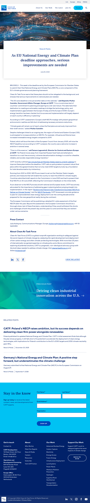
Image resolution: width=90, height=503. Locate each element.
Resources (28, 458)
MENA (85, 2)
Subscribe (28, 461)
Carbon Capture (51, 449)
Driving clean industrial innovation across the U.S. (58, 293)
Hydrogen (49, 475)
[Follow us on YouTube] (86, 499)
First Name (41, 392)
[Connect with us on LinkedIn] (66, 499)
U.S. (67, 2)
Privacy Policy (26, 500)
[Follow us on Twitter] (71, 499)
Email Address (42, 401)
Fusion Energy (51, 458)
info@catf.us (12, 457)
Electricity (49, 452)
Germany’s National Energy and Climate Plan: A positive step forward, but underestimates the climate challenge (40, 359)
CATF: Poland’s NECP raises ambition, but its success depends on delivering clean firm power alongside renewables (43, 330)
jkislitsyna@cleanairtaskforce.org (61, 223)
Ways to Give (77, 458)
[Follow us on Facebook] (81, 499)
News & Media (45, 49)
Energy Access (51, 455)
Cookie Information (14, 500)
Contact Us (7, 446)
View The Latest (73, 259)
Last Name (66, 392)
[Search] (86, 8)
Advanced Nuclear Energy (55, 446)
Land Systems (51, 464)
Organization (41, 411)
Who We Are (29, 446)
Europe (72, 2)
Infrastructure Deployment (55, 461)
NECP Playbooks (44, 192)
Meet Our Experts (31, 449)
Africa (79, 2)
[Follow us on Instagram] (76, 499)
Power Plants (50, 467)
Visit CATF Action (31, 464)
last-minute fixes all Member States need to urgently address (51, 162)
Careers (27, 455)
